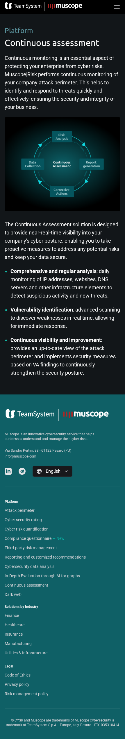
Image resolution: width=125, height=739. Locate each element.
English (53, 471)
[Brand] (45, 7)
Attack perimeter (20, 510)
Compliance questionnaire (28, 538)
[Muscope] (62, 415)
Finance (12, 615)
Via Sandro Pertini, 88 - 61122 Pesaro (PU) (38, 450)
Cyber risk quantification (27, 529)
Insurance (14, 634)
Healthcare (14, 625)
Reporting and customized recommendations (45, 557)
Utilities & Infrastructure (26, 653)
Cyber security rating (23, 519)
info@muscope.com (20, 456)
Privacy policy (17, 684)
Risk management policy (27, 693)
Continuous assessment (26, 585)
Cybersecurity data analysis (29, 566)
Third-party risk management (31, 547)
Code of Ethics (18, 675)
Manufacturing (18, 643)
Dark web (13, 594)
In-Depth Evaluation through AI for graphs (42, 575)
